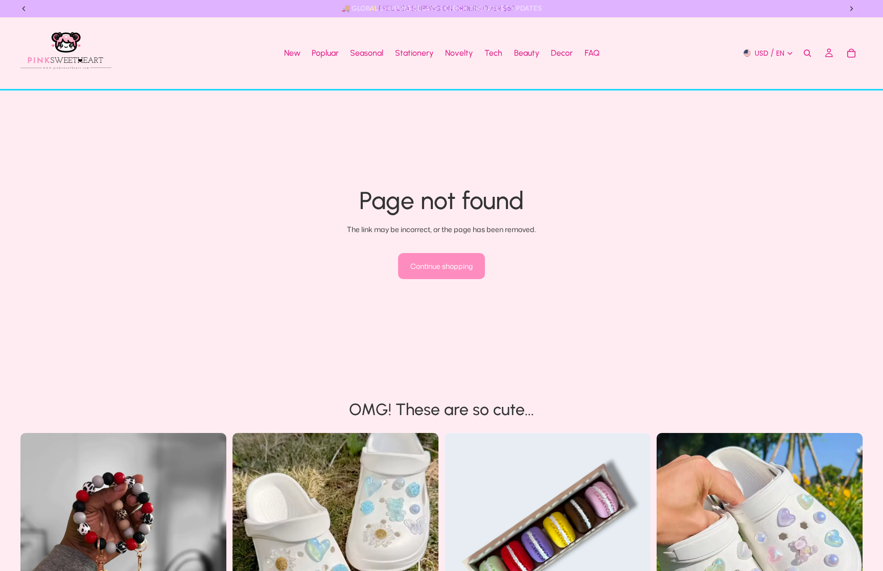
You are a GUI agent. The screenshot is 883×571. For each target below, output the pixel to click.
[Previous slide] (35, 535)
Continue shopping (441, 266)
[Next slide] (211, 535)
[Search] (807, 53)
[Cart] (851, 53)
